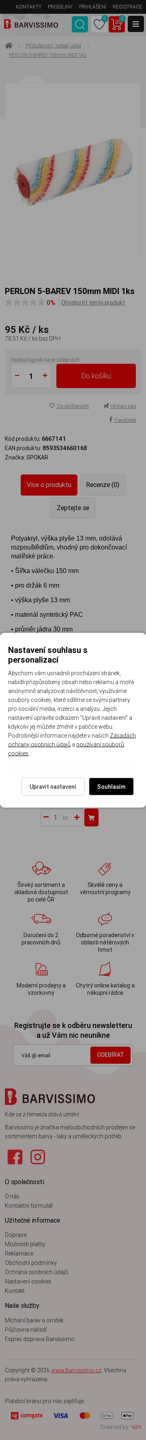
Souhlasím (111, 786)
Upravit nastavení (53, 786)
